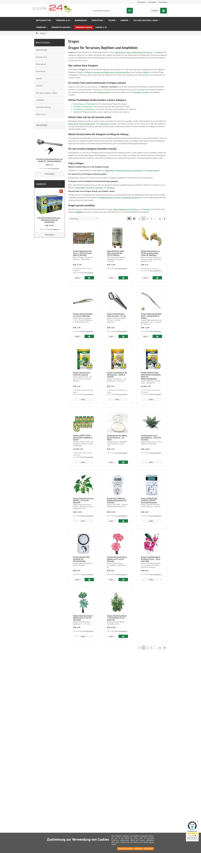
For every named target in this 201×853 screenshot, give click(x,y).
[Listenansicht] (129, 218)
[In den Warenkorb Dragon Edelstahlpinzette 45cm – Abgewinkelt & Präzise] (157, 336)
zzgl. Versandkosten (87, 272)
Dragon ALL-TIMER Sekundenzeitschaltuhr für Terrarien (116, 500)
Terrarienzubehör (152, 170)
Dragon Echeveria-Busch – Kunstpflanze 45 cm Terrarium (117, 617)
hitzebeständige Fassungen (111, 197)
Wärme (129, 52)
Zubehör (125, 20)
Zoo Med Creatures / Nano (145, 20)
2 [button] (147, 219)
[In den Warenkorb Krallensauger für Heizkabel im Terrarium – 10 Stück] (123, 462)
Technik (112, 20)
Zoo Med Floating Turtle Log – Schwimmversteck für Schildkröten (49, 220)
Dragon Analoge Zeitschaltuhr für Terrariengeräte (81, 559)
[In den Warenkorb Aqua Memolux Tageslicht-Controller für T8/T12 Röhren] (123, 277)
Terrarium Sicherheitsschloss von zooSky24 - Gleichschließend (49, 160)
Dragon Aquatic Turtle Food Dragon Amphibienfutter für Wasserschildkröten (151, 375)
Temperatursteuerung (130, 197)
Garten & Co (101, 27)
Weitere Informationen (125, 849)
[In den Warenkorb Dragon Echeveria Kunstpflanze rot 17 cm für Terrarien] (123, 579)
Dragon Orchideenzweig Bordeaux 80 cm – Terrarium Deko (151, 559)
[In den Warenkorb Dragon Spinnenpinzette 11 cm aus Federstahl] (89, 336)
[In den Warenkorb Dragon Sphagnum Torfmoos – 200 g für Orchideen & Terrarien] (89, 277)
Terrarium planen (83, 27)
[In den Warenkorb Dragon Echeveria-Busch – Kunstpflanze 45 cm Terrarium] (123, 636)
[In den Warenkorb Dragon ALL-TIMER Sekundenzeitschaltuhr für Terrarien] (123, 521)
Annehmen (148, 849)
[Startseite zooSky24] (52, 9)
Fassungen (90, 187)
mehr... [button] (77, 278)
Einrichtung (98, 20)
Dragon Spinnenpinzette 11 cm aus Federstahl (83, 315)
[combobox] (83, 218)
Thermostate (80, 187)
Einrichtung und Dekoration (84, 109)
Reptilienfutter (43, 20)
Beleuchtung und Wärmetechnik (85, 104)
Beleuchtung (120, 52)
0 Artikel (155, 10)
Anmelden (163, 2)
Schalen (145, 92)
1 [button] (143, 219)
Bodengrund (81, 20)
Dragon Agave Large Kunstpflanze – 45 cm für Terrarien (151, 437)
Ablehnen (138, 849)
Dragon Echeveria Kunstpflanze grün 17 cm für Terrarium (83, 617)
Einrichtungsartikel (122, 72)
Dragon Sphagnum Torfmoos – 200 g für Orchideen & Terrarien (82, 253)
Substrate (99, 187)
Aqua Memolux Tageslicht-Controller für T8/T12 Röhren (116, 253)
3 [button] (151, 219)
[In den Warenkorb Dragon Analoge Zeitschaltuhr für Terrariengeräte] (89, 579)
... (155, 219)
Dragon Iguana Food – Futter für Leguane (82, 373)
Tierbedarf (41, 27)
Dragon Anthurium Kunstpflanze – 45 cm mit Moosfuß (83, 500)
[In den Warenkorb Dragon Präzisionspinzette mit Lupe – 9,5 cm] (123, 336)
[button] (164, 218)
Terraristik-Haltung (61, 27)
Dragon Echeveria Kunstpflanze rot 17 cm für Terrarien (117, 559)
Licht (80, 72)
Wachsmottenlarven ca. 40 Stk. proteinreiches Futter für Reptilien (150, 253)
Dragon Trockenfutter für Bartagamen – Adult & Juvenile (117, 374)
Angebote (41, 184)
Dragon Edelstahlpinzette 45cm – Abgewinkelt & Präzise (151, 316)
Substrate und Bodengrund (103, 72)
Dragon (79, 212)
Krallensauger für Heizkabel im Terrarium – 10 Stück (117, 437)
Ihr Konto (152, 2)
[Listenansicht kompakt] (134, 218)
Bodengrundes (104, 92)
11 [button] (160, 219)
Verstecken (137, 92)
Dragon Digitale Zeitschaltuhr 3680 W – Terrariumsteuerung (149, 500)
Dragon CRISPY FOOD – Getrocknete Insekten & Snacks (82, 437)
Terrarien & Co (63, 20)
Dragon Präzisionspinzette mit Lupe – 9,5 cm (116, 315)
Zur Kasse (141, 2)
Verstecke (111, 187)
